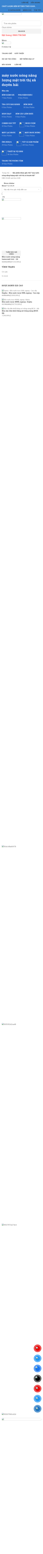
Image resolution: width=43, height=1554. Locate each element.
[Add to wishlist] (5, 248)
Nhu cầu (5, 91)
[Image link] (21, 1507)
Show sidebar (9, 183)
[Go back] (5, 70)
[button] (11, 253)
